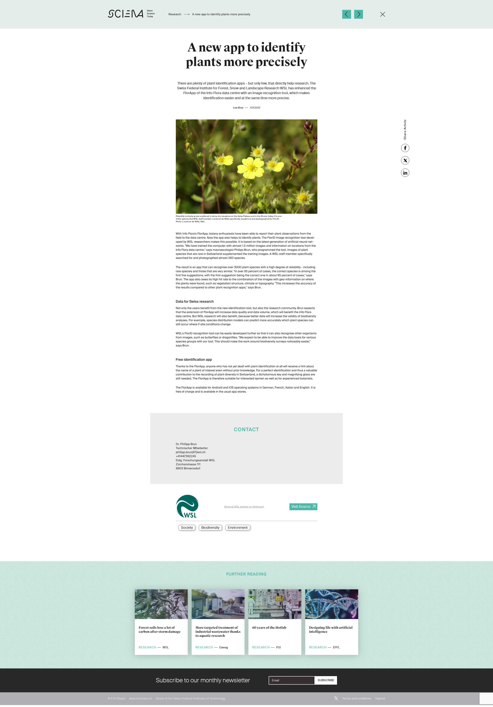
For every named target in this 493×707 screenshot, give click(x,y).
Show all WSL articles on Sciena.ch (244, 506)
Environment (238, 527)
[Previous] (346, 14)
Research (175, 14)
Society (187, 527)
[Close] (382, 14)
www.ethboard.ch (140, 698)
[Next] (358, 14)
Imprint (380, 698)
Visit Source (300, 506)
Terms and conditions (356, 698)
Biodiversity (210, 527)
